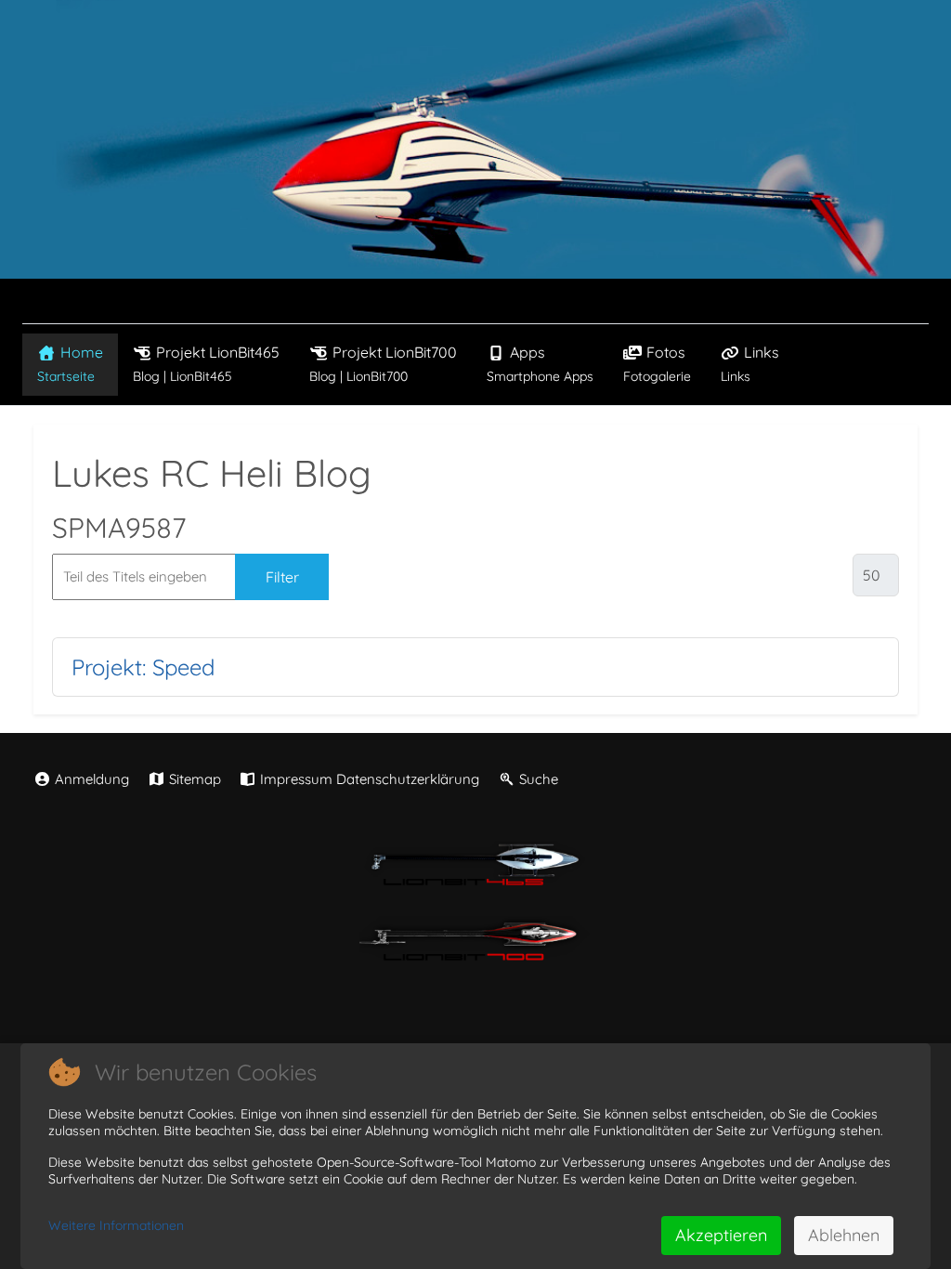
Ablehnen (843, 1235)
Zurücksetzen (405, 577)
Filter (282, 577)
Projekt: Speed (143, 667)
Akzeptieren (721, 1235)
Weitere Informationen (116, 1225)
